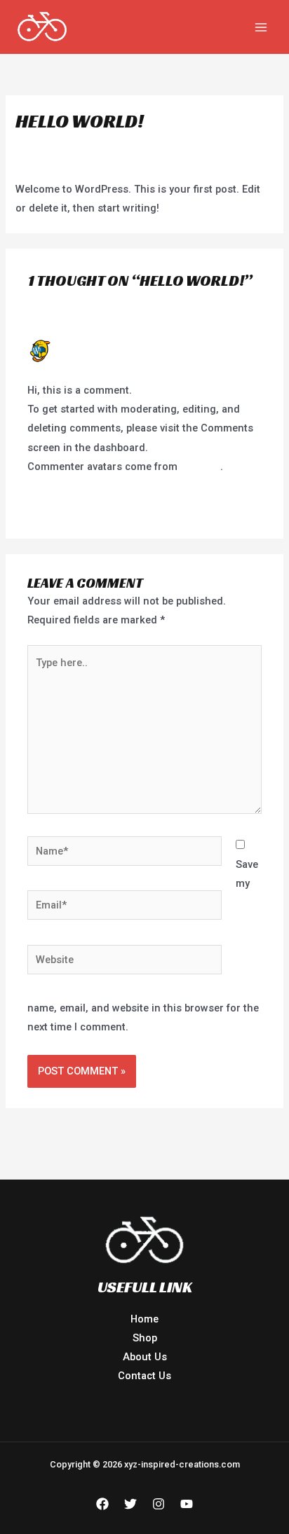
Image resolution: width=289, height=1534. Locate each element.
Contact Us (144, 1375)
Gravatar (200, 466)
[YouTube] (186, 1504)
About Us (145, 1356)
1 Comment (43, 147)
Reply (249, 503)
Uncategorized (116, 147)
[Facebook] (102, 1504)
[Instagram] (158, 1504)
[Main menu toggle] (261, 27)
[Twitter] (130, 1504)
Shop (145, 1338)
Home (144, 1319)
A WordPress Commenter (116, 345)
